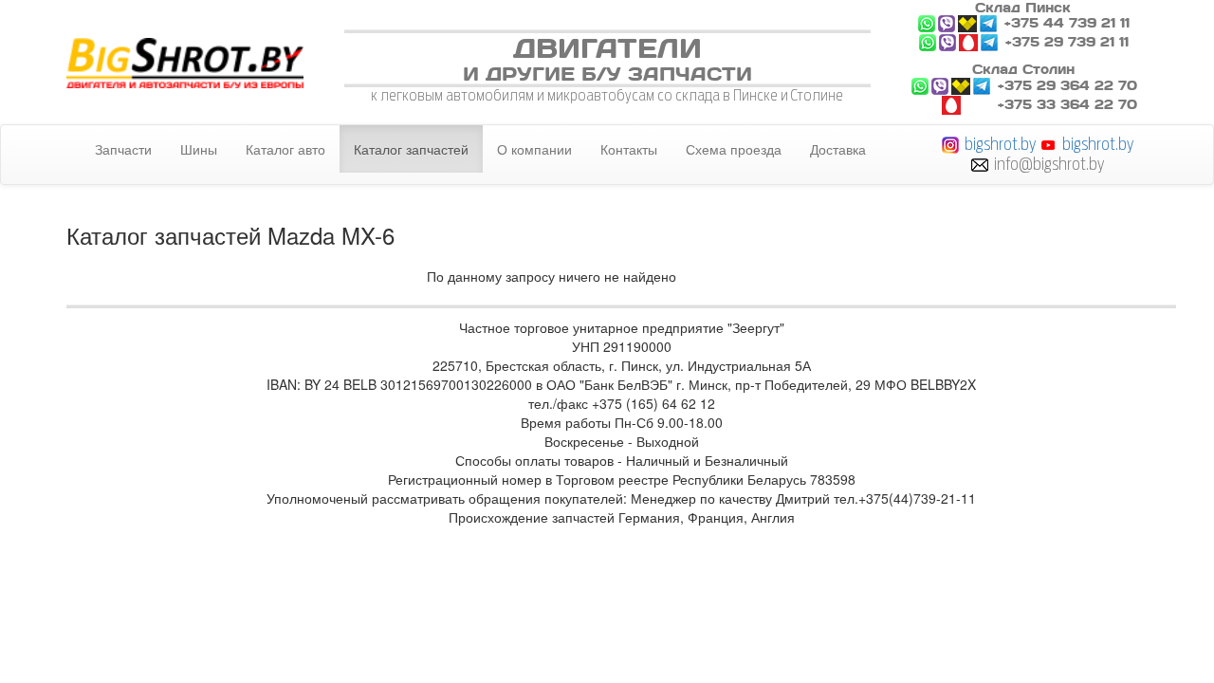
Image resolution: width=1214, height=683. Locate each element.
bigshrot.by (1000, 144)
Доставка (838, 148)
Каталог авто (285, 148)
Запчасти (123, 148)
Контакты (628, 148)
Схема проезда (734, 148)
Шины (198, 148)
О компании (534, 148)
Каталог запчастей (411, 148)
